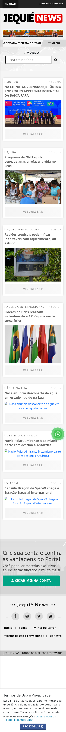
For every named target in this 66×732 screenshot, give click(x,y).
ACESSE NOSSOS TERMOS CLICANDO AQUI (29, 718)
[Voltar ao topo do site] (60, 403)
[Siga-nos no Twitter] (39, 616)
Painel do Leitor (46, 627)
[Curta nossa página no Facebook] (15, 616)
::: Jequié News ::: (33, 604)
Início (10, 627)
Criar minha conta (32, 580)
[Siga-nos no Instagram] (27, 616)
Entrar (10, 4)
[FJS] (60, 32)
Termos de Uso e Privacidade (25, 636)
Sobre (25, 627)
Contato (56, 636)
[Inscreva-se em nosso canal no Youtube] (51, 616)
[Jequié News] (33, 18)
